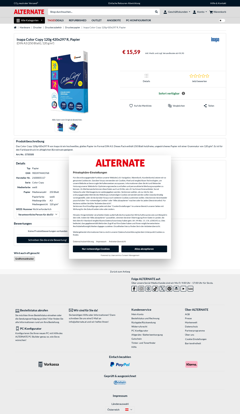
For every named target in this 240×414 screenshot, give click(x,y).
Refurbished (77, 20)
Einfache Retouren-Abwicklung (124, 3)
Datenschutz (191, 326)
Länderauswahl (120, 403)
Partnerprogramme (195, 330)
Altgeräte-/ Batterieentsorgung (147, 334)
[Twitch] (190, 288)
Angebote (114, 20)
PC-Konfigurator (138, 20)
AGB (187, 314)
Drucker (37, 27)
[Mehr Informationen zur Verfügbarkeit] (183, 93)
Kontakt (222, 3)
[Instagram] (141, 288)
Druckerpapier (72, 27)
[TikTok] (155, 288)
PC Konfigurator (139, 330)
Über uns (189, 334)
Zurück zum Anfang (120, 271)
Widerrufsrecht (139, 326)
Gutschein (136, 338)
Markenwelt (191, 322)
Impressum (120, 395)
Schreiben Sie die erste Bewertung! (47, 239)
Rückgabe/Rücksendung (143, 322)
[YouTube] (183, 288)
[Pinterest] (169, 288)
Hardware (25, 27)
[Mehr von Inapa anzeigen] (215, 41)
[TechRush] (176, 288)
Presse (188, 318)
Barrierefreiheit (193, 343)
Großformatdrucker (24, 258)
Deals (56, 20)
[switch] (222, 20)
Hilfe (212, 3)
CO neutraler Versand (26, 3)
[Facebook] (134, 288)
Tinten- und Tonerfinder (143, 342)
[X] (162, 288)
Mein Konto (137, 314)
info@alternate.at (78, 321)
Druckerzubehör (53, 27)
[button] (176, 105)
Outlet (97, 20)
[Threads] (148, 288)
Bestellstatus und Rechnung (145, 318)
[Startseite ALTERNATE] (29, 11)
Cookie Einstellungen (196, 339)
